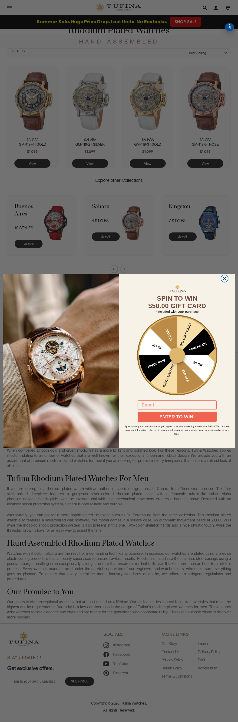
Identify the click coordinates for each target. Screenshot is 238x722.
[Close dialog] (224, 278)
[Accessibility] (229, 27)
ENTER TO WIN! (177, 416)
